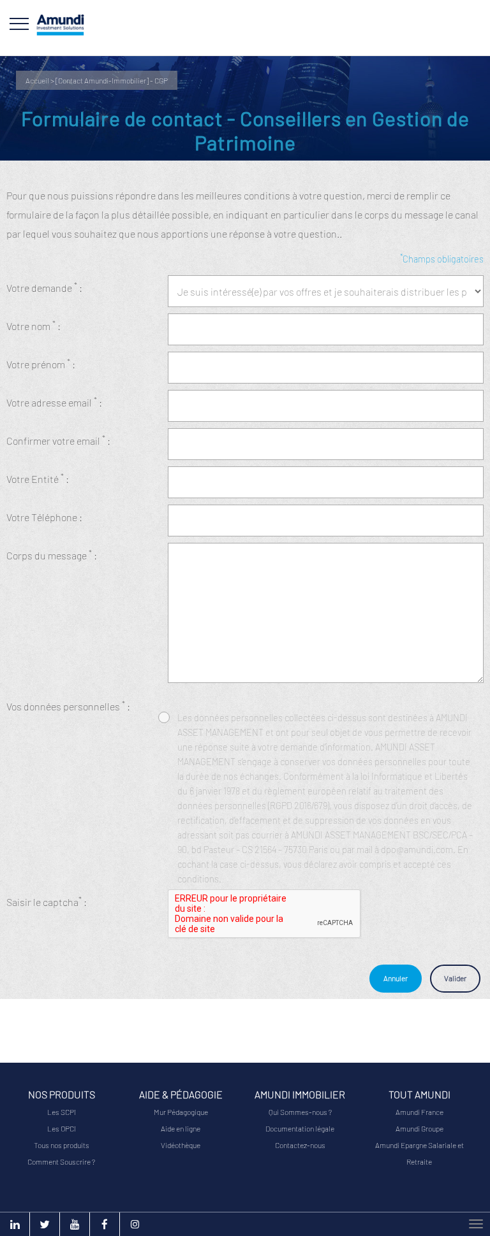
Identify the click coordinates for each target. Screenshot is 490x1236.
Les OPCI (61, 1128)
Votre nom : (33, 325)
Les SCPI (61, 1111)
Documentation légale (299, 1128)
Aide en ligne (180, 1128)
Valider (455, 978)
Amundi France (419, 1111)
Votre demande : (44, 287)
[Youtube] (74, 1224)
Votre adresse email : (54, 401)
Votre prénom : (40, 363)
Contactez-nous (300, 1144)
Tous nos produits (61, 1144)
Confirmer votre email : (58, 440)
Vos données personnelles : (68, 705)
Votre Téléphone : (44, 517)
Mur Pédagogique (181, 1111)
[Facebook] (104, 1224)
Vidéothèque (180, 1144)
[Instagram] (134, 1224)
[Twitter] (44, 1224)
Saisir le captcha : (46, 901)
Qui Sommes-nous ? (300, 1111)
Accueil (37, 80)
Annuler (395, 978)
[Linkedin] (14, 1224)
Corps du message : (51, 554)
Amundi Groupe (419, 1128)
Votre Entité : (37, 478)
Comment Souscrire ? (61, 1161)
